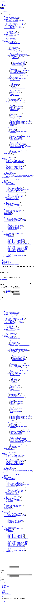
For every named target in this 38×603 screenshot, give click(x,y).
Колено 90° (12, 107)
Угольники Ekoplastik (14, 85)
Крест (11, 93)
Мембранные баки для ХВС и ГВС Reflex (13, 201)
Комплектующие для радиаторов (9, 173)
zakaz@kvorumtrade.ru (4, 11)
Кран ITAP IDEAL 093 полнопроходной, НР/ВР (16, 242)
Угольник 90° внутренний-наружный (18, 89)
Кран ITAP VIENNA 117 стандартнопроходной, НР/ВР (17, 248)
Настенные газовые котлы (10, 186)
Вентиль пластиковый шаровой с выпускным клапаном (19, 120)
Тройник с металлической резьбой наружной (17, 73)
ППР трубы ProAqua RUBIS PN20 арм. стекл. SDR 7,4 (15, 23)
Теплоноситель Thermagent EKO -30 (12, 199)
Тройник (13, 83)
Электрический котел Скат (10, 184)
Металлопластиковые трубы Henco (12, 18)
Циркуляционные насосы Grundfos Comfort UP (14, 211)
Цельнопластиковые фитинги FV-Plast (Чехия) (16, 102)
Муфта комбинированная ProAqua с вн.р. (17, 100)
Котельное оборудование (6, 182)
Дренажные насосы (7, 215)
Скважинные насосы (7, 212)
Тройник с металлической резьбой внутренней (18, 150)
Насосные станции (7, 214)
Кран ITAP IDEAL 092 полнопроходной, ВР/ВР (16, 241)
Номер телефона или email (5, 555)
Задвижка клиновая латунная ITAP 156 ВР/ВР (14, 233)
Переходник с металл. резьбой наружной (17, 147)
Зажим (11, 128)
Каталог (3, 1)
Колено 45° (12, 105)
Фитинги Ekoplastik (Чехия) (11, 42)
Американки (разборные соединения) (16, 56)
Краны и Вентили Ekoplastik (13, 49)
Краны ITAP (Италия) (10, 238)
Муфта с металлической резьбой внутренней (17, 67)
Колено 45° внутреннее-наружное (16, 106)
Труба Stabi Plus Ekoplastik (10, 33)
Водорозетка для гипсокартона (15, 135)
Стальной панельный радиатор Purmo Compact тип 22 (15, 165)
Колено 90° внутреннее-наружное (16, 108)
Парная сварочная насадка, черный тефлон (15, 225)
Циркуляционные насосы (8, 209)
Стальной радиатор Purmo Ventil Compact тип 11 (14, 166)
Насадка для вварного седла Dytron (14, 224)
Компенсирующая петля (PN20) (15, 92)
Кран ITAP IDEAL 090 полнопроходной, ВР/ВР (16, 239)
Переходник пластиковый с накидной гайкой (18, 143)
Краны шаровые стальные (8, 234)
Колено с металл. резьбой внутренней (16, 138)
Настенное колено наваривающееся (16, 113)
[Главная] (2, 8)
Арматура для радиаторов (8, 174)
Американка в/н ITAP (12, 155)
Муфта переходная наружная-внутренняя (19, 376)
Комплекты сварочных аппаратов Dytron (15, 223)
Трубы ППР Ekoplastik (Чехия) (9, 28)
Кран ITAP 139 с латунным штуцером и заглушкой (16, 255)
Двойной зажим (13, 129)
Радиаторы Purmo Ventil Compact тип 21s (13, 167)
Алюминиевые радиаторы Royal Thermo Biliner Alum (15, 160)
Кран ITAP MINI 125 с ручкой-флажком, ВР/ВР (16, 250)
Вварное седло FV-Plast (14, 103)
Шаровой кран (12, 52)
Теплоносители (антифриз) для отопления (11, 197)
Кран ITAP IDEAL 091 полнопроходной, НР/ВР (16, 240)
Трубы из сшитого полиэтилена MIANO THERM (14, 27)
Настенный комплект (14, 140)
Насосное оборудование (6, 208)
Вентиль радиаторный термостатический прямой (18, 53)
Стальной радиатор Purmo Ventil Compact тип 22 (14, 168)
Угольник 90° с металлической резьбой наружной (18, 74)
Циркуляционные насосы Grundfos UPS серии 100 (14, 210)
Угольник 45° (14, 87)
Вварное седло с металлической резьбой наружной (18, 428)
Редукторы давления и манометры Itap (12, 204)
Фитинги (3, 40)
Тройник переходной (15, 84)
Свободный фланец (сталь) (14, 48)
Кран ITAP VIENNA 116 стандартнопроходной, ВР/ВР (17, 247)
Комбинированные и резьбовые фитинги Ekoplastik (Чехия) (18, 55)
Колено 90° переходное (14, 109)
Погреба (5, 180)
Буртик (11, 79)
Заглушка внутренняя (14, 104)
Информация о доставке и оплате (6, 275)
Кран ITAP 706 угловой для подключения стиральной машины (18, 254)
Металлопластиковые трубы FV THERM (13, 17)
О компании (4, 585)
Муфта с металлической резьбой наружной (17, 68)
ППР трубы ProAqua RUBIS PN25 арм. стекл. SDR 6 (15, 24)
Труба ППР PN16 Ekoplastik (11, 30)
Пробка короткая (13, 45)
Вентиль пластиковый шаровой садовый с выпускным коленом (21, 121)
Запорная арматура (5, 231)
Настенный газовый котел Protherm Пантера (15, 188)
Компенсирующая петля (14, 110)
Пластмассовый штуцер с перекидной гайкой (18, 72)
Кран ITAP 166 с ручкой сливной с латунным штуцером (17, 547)
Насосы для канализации (8, 213)
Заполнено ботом (3, 561)
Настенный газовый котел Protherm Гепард (15, 187)
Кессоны (5, 181)
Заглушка (11, 91)
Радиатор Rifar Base (9, 171)
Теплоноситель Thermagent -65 (11, 198)
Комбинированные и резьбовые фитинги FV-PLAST (17, 131)
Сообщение (2, 556)
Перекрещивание (13, 114)
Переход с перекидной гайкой (15, 71)
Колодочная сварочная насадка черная (14, 227)
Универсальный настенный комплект (18, 64)
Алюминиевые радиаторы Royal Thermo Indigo (14, 161)
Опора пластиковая (13, 339)
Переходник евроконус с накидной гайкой (17, 144)
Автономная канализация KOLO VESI (12, 178)
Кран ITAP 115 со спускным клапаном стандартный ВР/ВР (18, 249)
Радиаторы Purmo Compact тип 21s (12, 164)
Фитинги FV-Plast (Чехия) (10, 101)
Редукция (12, 115)
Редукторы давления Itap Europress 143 (14, 205)
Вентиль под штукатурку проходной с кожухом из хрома (19, 50)
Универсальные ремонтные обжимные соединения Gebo (15, 219)
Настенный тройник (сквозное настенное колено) (18, 141)
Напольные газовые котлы (10, 191)
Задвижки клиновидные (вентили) (10, 232)
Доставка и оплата (5, 586)
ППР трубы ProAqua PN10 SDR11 (12, 21)
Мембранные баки (7, 495)
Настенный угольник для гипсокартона (19, 62)
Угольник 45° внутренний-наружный (18, 88)
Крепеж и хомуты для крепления (9, 230)
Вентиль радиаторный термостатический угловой (18, 54)
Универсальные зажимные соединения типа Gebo (12, 218)
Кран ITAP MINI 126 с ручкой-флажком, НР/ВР (16, 251)
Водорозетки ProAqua (14, 99)
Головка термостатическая (14, 47)
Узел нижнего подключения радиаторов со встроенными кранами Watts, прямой (19, 175)
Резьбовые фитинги (7, 153)
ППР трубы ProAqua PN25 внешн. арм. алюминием (15, 22)
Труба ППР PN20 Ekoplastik (11, 31)
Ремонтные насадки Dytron (12, 229)
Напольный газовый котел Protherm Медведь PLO (16, 195)
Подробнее (8, 287)
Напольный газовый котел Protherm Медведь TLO (16, 194)
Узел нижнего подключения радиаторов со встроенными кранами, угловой (19, 176)
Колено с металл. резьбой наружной (16, 139)
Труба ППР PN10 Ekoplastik (11, 324)
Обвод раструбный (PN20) (14, 95)
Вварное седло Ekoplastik (14, 90)
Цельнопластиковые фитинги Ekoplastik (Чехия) (16, 78)
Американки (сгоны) (9, 154)
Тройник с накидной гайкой (15, 151)
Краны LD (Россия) (9, 235)
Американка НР (15, 58)
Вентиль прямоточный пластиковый (16, 122)
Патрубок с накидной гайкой (15, 142)
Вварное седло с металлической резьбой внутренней (19, 134)
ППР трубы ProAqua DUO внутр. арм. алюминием (14, 20)
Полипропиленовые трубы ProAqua (10, 19)
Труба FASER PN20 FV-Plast (11, 38)
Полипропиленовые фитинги (9, 41)
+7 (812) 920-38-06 (3, 9)
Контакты (4, 5)
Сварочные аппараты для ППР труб (10, 221)
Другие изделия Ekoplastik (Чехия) (14, 43)
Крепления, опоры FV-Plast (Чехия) (14, 127)
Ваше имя (2, 554)
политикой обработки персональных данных (13, 568)
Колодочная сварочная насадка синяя (14, 228)
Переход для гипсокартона (14, 77)
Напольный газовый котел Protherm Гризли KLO (16, 192)
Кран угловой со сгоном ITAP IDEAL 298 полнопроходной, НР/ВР (19, 244)
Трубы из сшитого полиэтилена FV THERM (13, 26)
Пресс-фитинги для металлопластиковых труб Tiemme (15, 156)
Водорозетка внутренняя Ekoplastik (18, 60)
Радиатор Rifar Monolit (10, 172)
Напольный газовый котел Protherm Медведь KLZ (16, 196)
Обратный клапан (13, 69)
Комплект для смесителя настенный (18, 65)
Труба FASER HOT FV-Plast (11, 39)
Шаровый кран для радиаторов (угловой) (17, 126)
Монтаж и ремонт (5, 216)
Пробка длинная (13, 46)
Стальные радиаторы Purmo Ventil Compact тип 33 (14, 169)
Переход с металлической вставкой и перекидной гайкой (20, 70)
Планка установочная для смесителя (18, 63)
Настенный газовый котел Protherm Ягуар (15, 190)
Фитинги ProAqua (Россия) (10, 97)
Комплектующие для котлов (9, 203)
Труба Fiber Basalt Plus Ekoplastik (11, 32)
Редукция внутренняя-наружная (15, 116)
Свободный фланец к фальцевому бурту (17, 443)
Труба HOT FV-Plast (9, 36)
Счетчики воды (7, 217)
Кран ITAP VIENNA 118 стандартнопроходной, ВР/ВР (17, 245)
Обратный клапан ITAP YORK (13, 207)
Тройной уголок (13, 391)
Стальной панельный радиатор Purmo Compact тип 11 (15, 163)
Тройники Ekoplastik (13, 82)
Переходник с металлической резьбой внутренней (18, 145)
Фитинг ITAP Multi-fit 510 (10, 157)
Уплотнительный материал (9, 256)
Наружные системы (5, 177)
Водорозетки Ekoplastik (14, 59)
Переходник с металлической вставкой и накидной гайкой (20, 146)
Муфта (11, 94)
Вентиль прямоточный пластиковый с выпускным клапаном (20, 123)
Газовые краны (10, 236)
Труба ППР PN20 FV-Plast (10, 35)
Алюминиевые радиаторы (8, 159)
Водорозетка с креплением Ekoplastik (18, 61)
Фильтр (11, 76)
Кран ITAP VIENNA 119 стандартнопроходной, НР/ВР (17, 246)
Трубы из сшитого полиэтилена (9, 25)
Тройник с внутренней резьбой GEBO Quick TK (16, 220)
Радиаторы (4, 158)
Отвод (13, 86)
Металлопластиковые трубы (9, 16)
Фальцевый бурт (13, 152)
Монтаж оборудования (6, 3)
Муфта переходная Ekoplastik (15, 80)
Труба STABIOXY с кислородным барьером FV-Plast (15, 37)
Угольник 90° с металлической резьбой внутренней (19, 75)
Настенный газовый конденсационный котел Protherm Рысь (18, 189)
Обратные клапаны (9, 206)
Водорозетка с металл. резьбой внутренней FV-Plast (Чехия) (20, 136)
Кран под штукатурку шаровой (15, 51)
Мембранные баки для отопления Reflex (13, 202)
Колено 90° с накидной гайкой (15, 137)
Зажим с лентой (13, 130)
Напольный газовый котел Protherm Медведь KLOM (17, 193)
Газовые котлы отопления (8, 480)
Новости (3, 4)
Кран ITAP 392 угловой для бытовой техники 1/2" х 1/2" (17, 253)
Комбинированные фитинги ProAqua (14, 98)
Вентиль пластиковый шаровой (15, 119)
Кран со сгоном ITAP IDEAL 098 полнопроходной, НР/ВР (18, 243)
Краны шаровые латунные (8, 532)
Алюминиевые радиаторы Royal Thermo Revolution (15, 162)
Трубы (3, 15)
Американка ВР (15, 57)
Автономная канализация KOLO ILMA (13, 179)
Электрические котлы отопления (9, 183)
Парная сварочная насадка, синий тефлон (15, 226)
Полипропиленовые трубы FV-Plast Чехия (11, 34)
